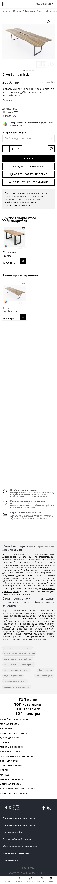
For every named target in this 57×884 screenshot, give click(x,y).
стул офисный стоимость (15, 681)
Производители (10, 860)
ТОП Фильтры (28, 713)
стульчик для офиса (13, 675)
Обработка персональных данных (20, 846)
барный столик (45, 670)
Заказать (28, 158)
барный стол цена (44, 675)
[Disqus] (28, 362)
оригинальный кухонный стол (17, 659)
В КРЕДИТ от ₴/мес (28, 166)
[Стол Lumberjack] (14, 293)
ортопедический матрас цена (17, 647)
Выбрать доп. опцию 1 (15, 132)
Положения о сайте (12, 832)
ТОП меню (28, 699)
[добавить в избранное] (51, 148)
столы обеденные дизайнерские (18, 664)
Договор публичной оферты (17, 839)
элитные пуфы (10, 618)
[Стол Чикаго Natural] (14, 237)
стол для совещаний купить (16, 670)
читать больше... (12, 95)
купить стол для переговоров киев (19, 653)
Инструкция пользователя (16, 853)
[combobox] (44, 4)
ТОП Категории (27, 704)
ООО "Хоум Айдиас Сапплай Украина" (28, 872)
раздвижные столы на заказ (16, 687)
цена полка (30, 613)
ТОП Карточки (27, 709)
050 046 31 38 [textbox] (43, 3)
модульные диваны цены (17, 575)
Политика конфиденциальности (19, 818)
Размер (7, 100)
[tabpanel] (28, 42)
